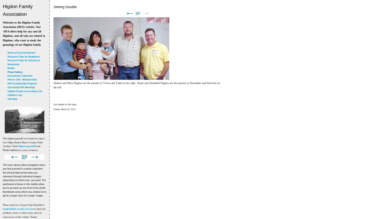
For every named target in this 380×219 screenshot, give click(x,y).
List (137, 13)
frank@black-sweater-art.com (18, 209)
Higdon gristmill (26, 146)
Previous (129, 13)
